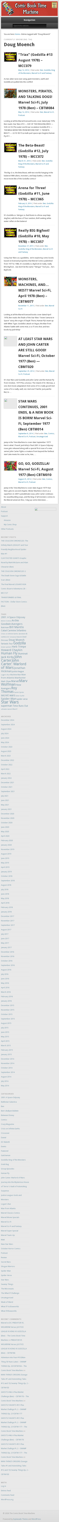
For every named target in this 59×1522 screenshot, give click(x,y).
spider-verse (22, 699)
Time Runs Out (20, 705)
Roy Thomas (9, 690)
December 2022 (7, 760)
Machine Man (15, 675)
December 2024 (7, 720)
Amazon (7, 520)
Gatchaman (5, 1155)
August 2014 (6, 1077)
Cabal (4, 630)
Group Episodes (7, 1169)
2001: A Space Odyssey (13, 617)
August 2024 (6, 729)
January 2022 (6, 778)
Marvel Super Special (9, 1231)
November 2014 (7, 1063)
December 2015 (7, 1005)
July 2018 (4, 889)
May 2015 (5, 1037)
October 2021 (6, 787)
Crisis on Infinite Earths (9, 634)
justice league (18, 671)
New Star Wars (7, 1244)
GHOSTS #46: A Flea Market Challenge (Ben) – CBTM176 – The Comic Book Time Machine (15, 1396)
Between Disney (7, 1115)
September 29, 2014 (26, 371)
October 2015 (6, 1014)
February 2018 (7, 907)
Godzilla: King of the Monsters (30, 249)
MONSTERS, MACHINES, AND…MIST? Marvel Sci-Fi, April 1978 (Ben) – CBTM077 (34, 290)
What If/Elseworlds (9, 1311)
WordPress (36, 1519)
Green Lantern (6, 647)
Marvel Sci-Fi (49, 112)
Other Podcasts (7, 529)
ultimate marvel (6, 709)
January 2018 (6, 912)
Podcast (21, 115)
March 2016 (6, 992)
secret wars (8, 695)
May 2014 (5, 1086)
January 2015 (6, 1054)
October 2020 (6, 823)
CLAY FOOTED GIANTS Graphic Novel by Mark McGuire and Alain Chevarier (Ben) (14, 562)
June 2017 (5, 938)
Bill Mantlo (16, 627)
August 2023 (6, 751)
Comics (51, 434)
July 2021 (4, 796)
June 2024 (5, 738)
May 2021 (5, 805)
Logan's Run (5, 675)
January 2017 (6, 947)
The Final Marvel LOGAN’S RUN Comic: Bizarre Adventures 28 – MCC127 (13, 588)
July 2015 (4, 1028)
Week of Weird (7, 1302)
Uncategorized (42, 437)
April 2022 (5, 769)
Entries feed (6, 1491)
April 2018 (5, 903)
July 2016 (4, 974)
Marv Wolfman (14, 683)
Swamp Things (7, 1284)
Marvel (15, 681)
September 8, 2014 (25, 434)
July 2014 (4, 1081)
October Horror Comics (10, 1248)
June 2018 (5, 894)
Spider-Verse (6, 1275)
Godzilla (19, 643)
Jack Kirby (7, 657)
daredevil (22, 634)
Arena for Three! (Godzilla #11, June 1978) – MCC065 (34, 193)
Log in (3, 1486)
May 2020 (5, 831)
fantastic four (7, 644)
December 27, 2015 (26, 246)
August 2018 (6, 885)
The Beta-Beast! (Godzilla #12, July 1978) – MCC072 (33, 151)
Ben (41, 70)
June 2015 (5, 1032)
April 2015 (5, 1041)
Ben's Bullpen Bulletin (9, 1111)
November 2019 (7, 849)
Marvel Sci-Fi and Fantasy (42, 73)
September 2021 (8, 791)
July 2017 (4, 934)
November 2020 (7, 818)
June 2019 (5, 858)
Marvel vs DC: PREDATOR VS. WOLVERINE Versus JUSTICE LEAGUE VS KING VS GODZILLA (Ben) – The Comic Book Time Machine (13, 1331)
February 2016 (7, 996)
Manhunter (20, 677)
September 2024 (8, 724)
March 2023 (6, 756)
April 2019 (5, 867)
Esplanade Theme (20, 1519)
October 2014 (6, 1068)
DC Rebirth (5, 1142)
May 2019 (5, 863)
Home (17, 34)
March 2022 (6, 774)
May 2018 (5, 898)
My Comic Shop (10, 524)
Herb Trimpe (19, 646)
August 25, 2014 (24, 479)
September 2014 (8, 1072)
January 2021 (6, 809)
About (3, 507)
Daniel (3, 1137)
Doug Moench (16, 639)
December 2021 (7, 782)
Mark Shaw (6, 681)
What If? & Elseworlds (10, 1306)
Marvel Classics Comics (10, 1213)
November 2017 (7, 921)
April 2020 (5, 836)
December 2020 (7, 814)
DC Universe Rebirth (14, 637)
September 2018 (8, 880)
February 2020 (7, 840)
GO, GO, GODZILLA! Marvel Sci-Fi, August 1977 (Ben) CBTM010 (35, 469)
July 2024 (4, 733)
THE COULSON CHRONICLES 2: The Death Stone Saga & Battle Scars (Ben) (13, 575)
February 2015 (7, 1050)
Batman (5, 627)
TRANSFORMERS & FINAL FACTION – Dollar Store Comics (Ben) (14, 601)
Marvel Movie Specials (10, 1217)
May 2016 (5, 983)
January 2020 (6, 845)
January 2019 (6, 872)
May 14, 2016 (23, 70)
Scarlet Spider (19, 692)
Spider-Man (8, 698)
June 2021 (5, 800)
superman (6, 705)
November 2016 (7, 956)
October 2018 (6, 876)
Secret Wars (6, 1262)
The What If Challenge (10, 1293)
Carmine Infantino (16, 630)
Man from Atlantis (8, 1208)
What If (14, 709)
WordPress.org (7, 1499)
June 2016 (5, 979)
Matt (3, 1240)
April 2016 (5, 987)
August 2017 (6, 930)
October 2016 (6, 961)
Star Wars (10, 702)
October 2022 (6, 765)
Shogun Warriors (8, 1266)
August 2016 (6, 970)
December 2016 (7, 952)
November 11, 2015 (26, 306)
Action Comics (6, 621)
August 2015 (6, 1023)
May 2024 (5, 742)
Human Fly (9, 653)
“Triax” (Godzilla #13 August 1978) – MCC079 (35, 60)
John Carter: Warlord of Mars (13, 664)
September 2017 (8, 925)
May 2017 (5, 943)
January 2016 (6, 1001)
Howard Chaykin (11, 650)
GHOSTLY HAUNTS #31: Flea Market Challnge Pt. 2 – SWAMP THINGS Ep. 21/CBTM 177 (13, 1409)
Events (3, 1146)
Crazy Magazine (7, 1124)
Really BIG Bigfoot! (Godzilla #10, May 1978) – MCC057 (33, 236)
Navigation (29, 20)
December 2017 (7, 916)
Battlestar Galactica (9, 1102)
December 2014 (7, 1059)
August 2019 (6, 854)
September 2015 (8, 1019)
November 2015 (7, 1010)
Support (4, 516)
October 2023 (6, 747)
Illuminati (23, 653)
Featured (4, 1151)
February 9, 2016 (25, 203)
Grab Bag (5, 1164)
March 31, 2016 (24, 161)
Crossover (5, 1133)
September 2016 (8, 965)
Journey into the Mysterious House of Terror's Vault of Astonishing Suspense (15, 1186)
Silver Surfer (20, 696)
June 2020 (5, 827)
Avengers (16, 623)
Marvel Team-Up (8, 1235)
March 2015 (6, 1045)
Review (4, 1257)
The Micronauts (7, 1289)
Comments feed (7, 1495)
